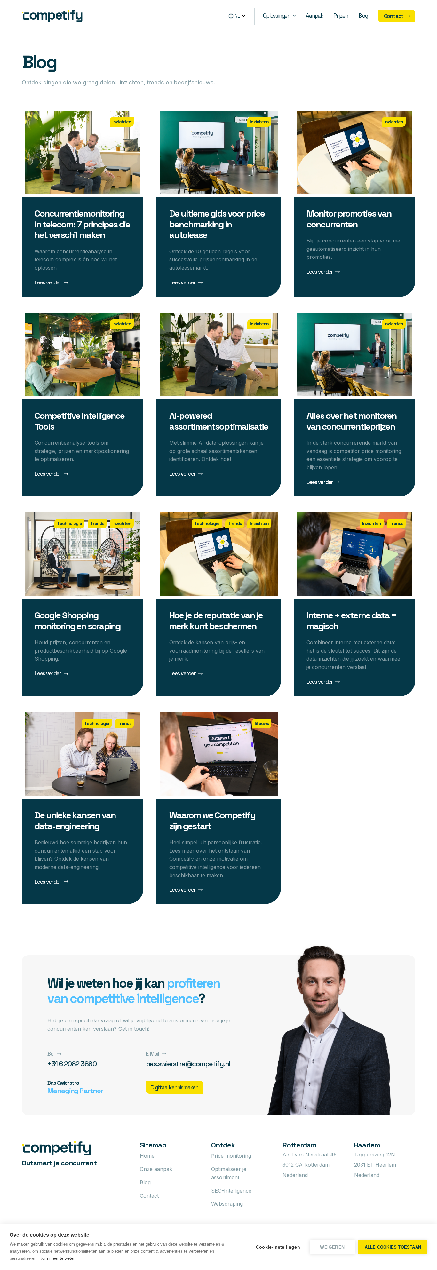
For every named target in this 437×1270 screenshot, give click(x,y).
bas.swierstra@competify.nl (188, 1063)
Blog (363, 15)
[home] (52, 16)
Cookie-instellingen (278, 1247)
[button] (279, 16)
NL (237, 16)
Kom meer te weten (57, 1258)
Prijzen (340, 15)
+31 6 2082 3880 (71, 1063)
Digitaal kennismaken (174, 1087)
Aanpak (314, 15)
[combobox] (241, 16)
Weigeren (332, 1247)
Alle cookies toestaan (393, 1247)
